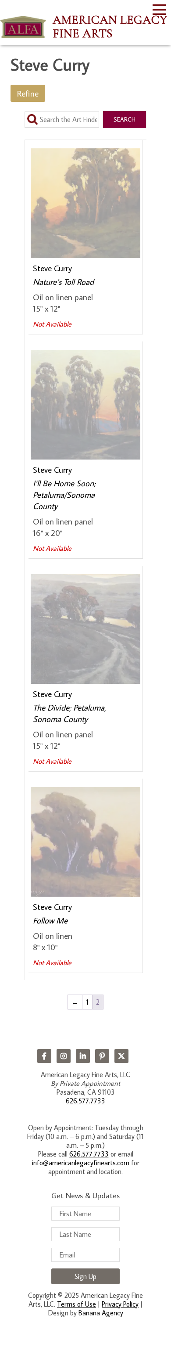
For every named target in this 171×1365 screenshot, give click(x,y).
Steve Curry (52, 267)
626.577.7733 (85, 1100)
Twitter (121, 1056)
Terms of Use (76, 1304)
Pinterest (102, 1056)
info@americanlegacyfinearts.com (80, 1162)
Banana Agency (100, 1312)
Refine (28, 93)
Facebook (44, 1056)
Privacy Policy (120, 1304)
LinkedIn (83, 1056)
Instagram (64, 1056)
